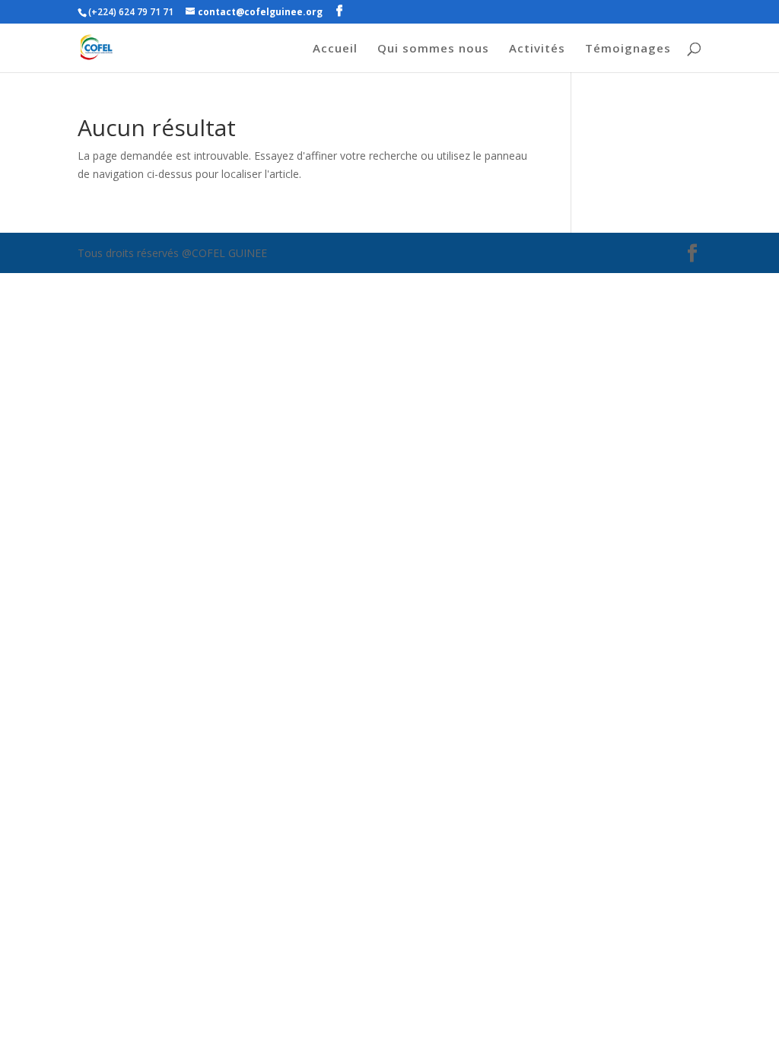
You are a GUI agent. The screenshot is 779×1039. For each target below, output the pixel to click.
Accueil (335, 49)
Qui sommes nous (433, 49)
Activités (537, 49)
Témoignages (628, 49)
